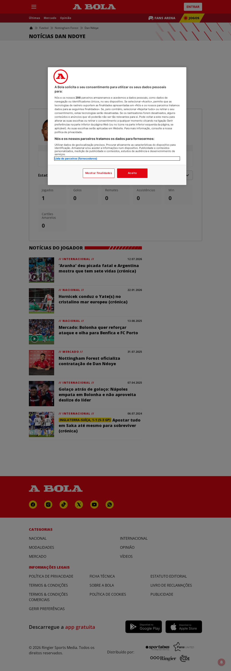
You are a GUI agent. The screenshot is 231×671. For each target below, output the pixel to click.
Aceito (132, 173)
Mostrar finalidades (98, 173)
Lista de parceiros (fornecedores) (76, 158)
